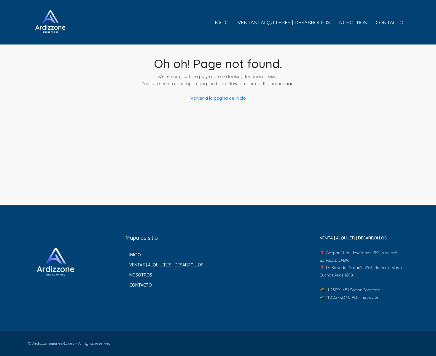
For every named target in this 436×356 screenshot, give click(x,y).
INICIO (221, 22)
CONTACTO (389, 22)
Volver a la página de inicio (218, 98)
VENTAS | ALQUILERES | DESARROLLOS (284, 22)
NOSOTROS (353, 22)
